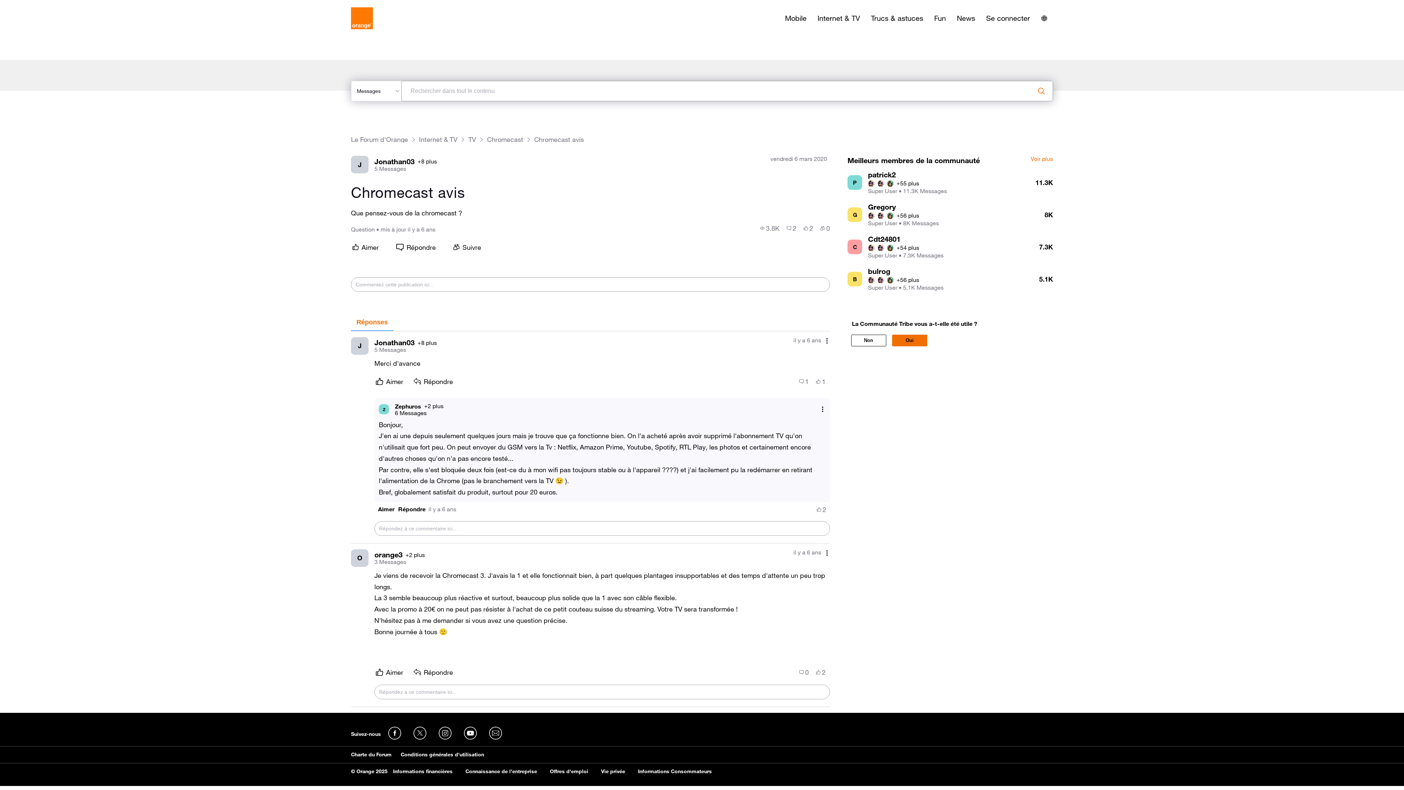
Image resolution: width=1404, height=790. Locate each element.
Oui (910, 340)
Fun (940, 18)
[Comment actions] (827, 341)
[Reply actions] (823, 409)
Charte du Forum (371, 754)
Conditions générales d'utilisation (442, 754)
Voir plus (1042, 159)
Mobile (796, 18)
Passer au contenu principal (39, 5)
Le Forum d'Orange (379, 139)
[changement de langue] (1044, 18)
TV (472, 139)
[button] (386, 509)
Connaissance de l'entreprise (501, 771)
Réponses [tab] (372, 322)
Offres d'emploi (569, 771)
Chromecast (505, 139)
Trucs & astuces (897, 18)
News (966, 18)
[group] (770, 228)
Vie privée (613, 771)
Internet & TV (839, 18)
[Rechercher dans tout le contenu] (1041, 91)
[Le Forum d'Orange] (362, 18)
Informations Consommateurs (675, 771)
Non (868, 340)
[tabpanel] (590, 519)
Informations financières (423, 771)
